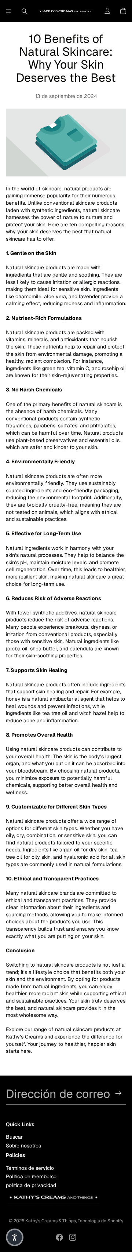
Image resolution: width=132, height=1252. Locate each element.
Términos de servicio (30, 1168)
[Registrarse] (118, 1093)
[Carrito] (123, 11)
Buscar (14, 1137)
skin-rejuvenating (72, 375)
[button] (14, 1237)
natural (77, 576)
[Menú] (8, 11)
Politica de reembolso (31, 1176)
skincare (52, 188)
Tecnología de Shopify (100, 1221)
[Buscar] (24, 11)
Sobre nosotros (23, 1145)
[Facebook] (59, 1237)
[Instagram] (72, 1237)
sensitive (74, 835)
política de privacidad (31, 1185)
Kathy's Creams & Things (50, 1221)
